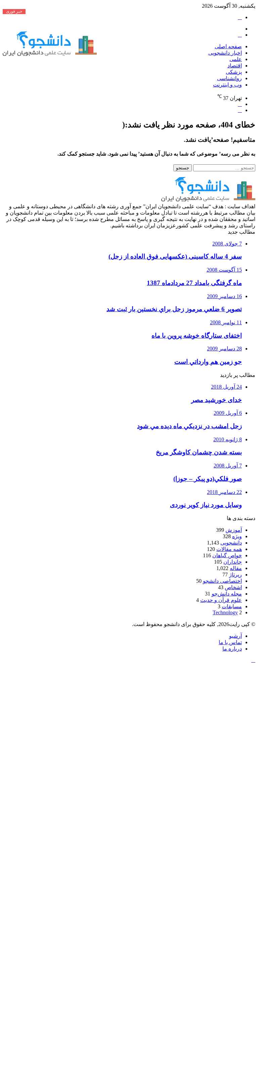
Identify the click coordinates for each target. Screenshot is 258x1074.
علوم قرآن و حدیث (221, 600)
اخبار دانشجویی (225, 53)
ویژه (237, 536)
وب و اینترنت (227, 85)
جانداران (232, 562)
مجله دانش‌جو (227, 594)
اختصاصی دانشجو (222, 581)
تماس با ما (230, 642)
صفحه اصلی (228, 46)
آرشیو (235, 636)
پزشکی (234, 72)
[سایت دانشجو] (50, 54)
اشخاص (233, 587)
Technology (225, 612)
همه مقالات (229, 549)
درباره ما (232, 649)
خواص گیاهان (227, 555)
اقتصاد (234, 65)
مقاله (236, 568)
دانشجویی (231, 543)
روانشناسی (229, 78)
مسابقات (232, 606)
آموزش (233, 530)
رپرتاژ (235, 574)
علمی (235, 59)
